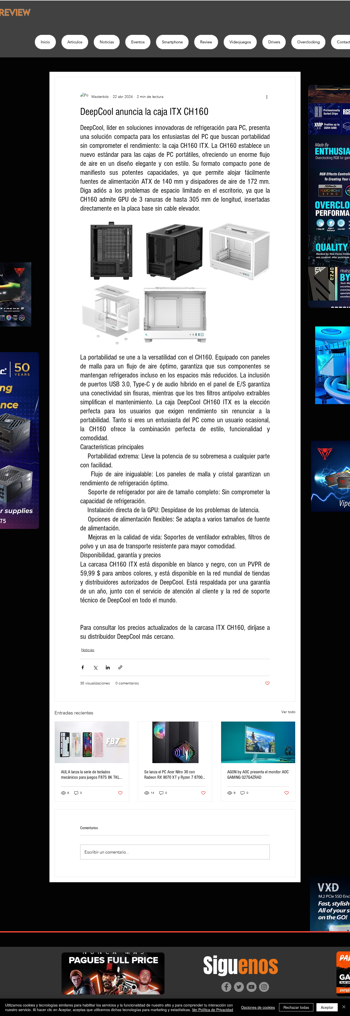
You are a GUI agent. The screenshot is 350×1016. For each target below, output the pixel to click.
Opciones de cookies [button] (258, 1007)
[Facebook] (226, 987)
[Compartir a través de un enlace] (120, 667)
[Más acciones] (267, 97)
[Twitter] (239, 987)
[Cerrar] (344, 1007)
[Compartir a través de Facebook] (82, 667)
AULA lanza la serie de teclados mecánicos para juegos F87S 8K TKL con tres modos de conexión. (90, 774)
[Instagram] (264, 987)
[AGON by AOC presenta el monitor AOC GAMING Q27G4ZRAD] (258, 742)
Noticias (87, 650)
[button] (206, 42)
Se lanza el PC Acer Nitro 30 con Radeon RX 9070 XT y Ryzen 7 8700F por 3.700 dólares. (174, 774)
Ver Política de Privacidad (212, 1009)
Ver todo (288, 712)
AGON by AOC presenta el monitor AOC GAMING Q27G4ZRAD (258, 774)
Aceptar (327, 1007)
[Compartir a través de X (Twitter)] (95, 667)
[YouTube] (251, 987)
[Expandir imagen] (111, 251)
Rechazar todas (296, 1007)
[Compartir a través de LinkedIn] (107, 667)
